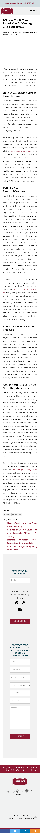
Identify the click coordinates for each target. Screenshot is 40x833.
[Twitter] (17, 790)
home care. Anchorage (20, 151)
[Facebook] (13, 790)
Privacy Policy (20, 815)
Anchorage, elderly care (25, 470)
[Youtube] (26, 790)
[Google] (8, 790)
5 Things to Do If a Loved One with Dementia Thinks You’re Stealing (22, 533)
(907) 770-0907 (30, 3)
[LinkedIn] (22, 790)
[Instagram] (31, 790)
